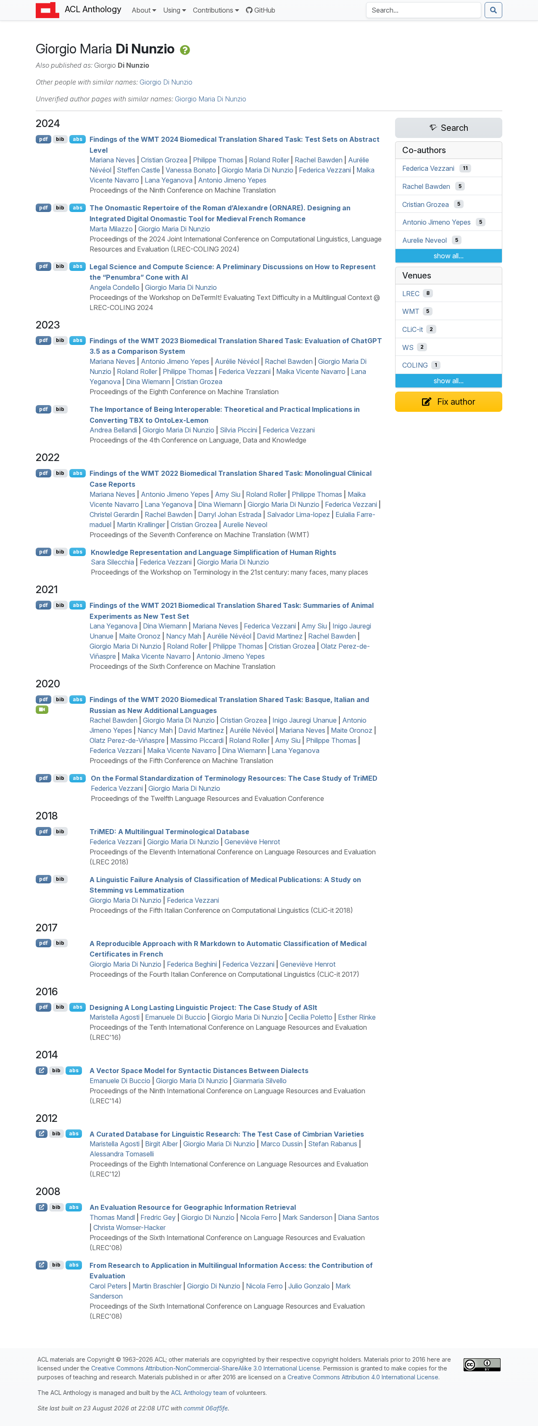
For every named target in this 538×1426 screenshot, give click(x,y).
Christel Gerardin (114, 514)
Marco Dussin (282, 1144)
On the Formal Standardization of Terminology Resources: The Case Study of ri (234, 778)
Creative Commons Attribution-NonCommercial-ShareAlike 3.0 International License (205, 1368)
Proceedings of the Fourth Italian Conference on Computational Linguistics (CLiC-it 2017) (224, 974)
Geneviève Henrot (252, 842)
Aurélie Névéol (237, 361)
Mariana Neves (112, 160)
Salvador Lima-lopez (298, 514)
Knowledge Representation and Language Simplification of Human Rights (213, 552)
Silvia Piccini (238, 430)
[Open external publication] (41, 1070)
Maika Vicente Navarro (310, 371)
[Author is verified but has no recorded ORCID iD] (184, 48)
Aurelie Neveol (245, 524)
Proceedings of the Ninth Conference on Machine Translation (183, 190)
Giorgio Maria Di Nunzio (210, 99)
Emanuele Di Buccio (175, 1017)
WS (408, 347)
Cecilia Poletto (310, 1017)
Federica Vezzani (325, 170)
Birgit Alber (161, 1144)
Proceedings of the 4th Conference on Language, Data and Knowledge (198, 440)
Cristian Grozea (164, 160)
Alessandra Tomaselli (122, 1154)
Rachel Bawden (319, 160)
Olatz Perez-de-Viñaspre (127, 740)
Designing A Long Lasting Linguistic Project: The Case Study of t (203, 1007)
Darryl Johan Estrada (229, 514)
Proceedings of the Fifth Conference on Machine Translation (181, 760)
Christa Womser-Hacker (129, 1227)
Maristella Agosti (115, 1017)
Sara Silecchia (112, 562)
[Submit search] (493, 10)
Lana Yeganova (169, 180)
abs (77, 139)
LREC (410, 293)
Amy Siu (227, 494)
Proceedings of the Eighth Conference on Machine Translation (184, 391)
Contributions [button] (213, 10)
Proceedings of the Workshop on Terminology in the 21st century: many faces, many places (229, 572)
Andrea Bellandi (113, 430)
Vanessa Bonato (191, 170)
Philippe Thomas (218, 160)
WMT (410, 311)
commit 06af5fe (206, 1408)
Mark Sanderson (307, 1217)
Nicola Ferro (258, 1217)
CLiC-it (412, 329)
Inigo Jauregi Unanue (304, 720)
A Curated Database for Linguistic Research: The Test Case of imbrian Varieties (227, 1133)
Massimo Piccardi (197, 740)
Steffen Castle (138, 170)
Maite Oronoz (140, 636)
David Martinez (280, 636)
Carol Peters (108, 1286)
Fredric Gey (158, 1217)
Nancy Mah (183, 636)
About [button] (141, 10)
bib (60, 139)
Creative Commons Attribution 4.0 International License (362, 1377)
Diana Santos (358, 1217)
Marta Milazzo (111, 229)
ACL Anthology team (199, 1392)
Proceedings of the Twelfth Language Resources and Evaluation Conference (207, 798)
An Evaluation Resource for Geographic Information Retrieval (193, 1207)
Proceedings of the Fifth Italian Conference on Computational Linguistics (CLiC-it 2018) (221, 910)
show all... (449, 256)
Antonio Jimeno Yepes (232, 180)
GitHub (264, 10)
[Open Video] (42, 709)
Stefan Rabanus (332, 1144)
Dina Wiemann (148, 381)
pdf (43, 139)
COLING (415, 365)
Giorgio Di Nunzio (166, 82)
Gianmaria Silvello (260, 1080)
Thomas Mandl (112, 1217)
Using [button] (171, 10)
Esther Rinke (357, 1017)
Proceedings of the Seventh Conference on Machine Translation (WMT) (199, 534)
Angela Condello (115, 287)
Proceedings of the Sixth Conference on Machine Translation (182, 666)
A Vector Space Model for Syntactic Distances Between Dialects (199, 1070)
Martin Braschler (157, 1286)
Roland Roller (269, 160)
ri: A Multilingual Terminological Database (169, 831)
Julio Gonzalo (309, 1286)
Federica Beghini (192, 964)
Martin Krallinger (141, 524)
